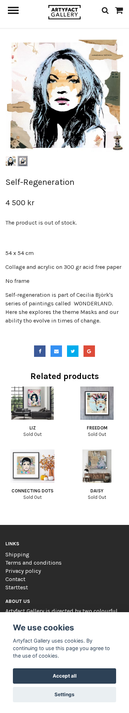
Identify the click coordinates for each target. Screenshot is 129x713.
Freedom (97, 428)
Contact (15, 579)
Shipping (17, 554)
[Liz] (32, 403)
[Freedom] (97, 403)
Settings (64, 694)
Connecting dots (32, 490)
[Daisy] (97, 466)
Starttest (16, 587)
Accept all (65, 676)
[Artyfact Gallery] (64, 11)
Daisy (97, 490)
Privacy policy (23, 570)
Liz (32, 428)
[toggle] (17, 11)
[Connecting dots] (32, 466)
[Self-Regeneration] (64, 95)
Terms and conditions (33, 562)
